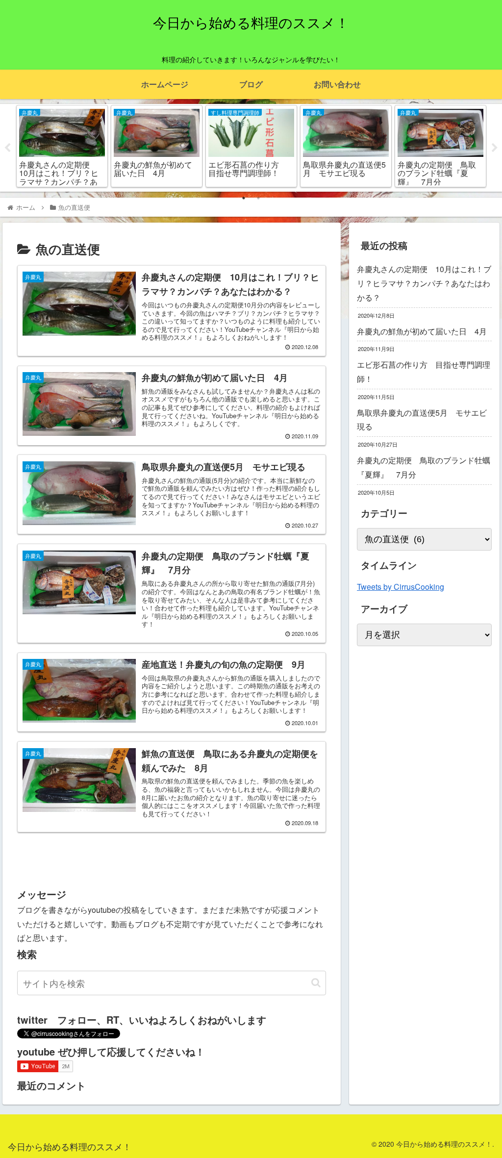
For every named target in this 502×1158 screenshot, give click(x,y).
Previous (7, 148)
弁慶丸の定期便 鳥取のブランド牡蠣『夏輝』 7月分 (423, 467)
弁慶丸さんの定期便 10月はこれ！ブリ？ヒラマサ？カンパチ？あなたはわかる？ (424, 283)
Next (495, 148)
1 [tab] (244, 198)
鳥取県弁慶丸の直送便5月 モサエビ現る (422, 419)
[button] (316, 982)
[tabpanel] (62, 146)
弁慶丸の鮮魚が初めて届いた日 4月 (422, 331)
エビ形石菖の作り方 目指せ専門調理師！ (423, 371)
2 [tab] (258, 198)
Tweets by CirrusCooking (400, 586)
